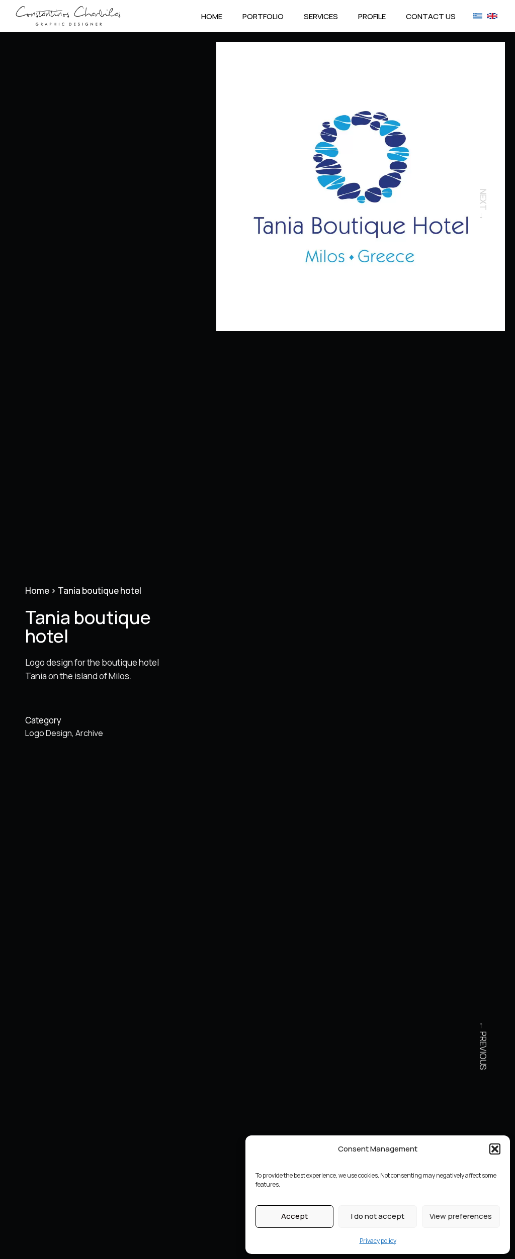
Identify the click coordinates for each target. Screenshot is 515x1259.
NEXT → (483, 204)
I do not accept (377, 1216)
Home (211, 16)
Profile (372, 16)
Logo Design (48, 733)
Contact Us (431, 16)
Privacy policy (378, 1240)
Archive (89, 733)
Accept (294, 1216)
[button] (495, 1149)
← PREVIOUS (483, 1045)
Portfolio (263, 16)
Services (321, 16)
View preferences (461, 1216)
